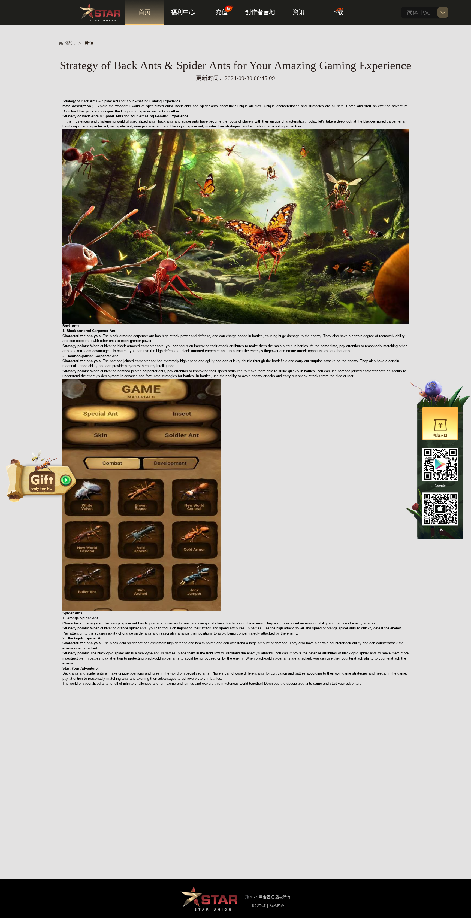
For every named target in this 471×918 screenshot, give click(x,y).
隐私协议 (277, 905)
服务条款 (258, 905)
